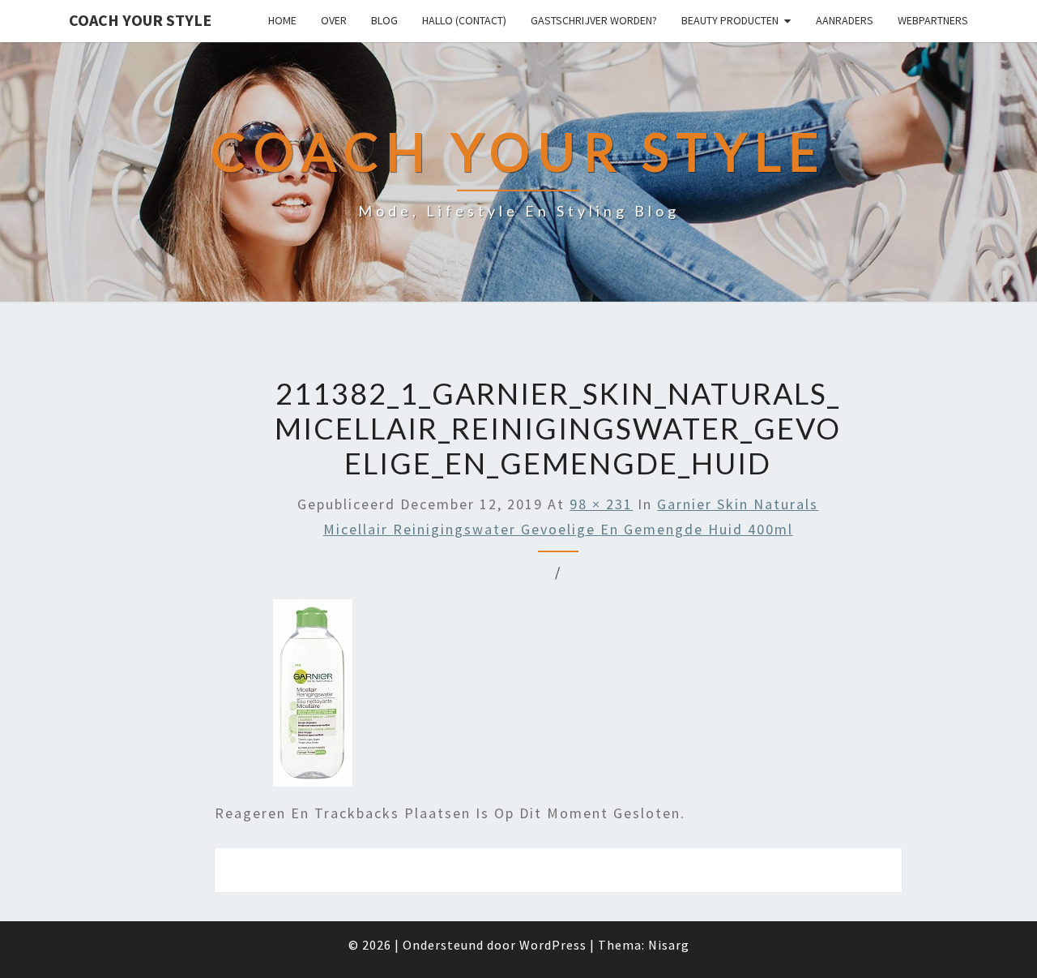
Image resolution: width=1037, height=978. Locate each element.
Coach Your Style (140, 20)
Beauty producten (730, 20)
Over (334, 20)
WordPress (553, 945)
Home (282, 20)
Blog (384, 20)
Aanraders (844, 20)
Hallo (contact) (464, 20)
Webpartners (933, 20)
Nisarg (668, 945)
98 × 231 (601, 504)
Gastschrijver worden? (594, 20)
